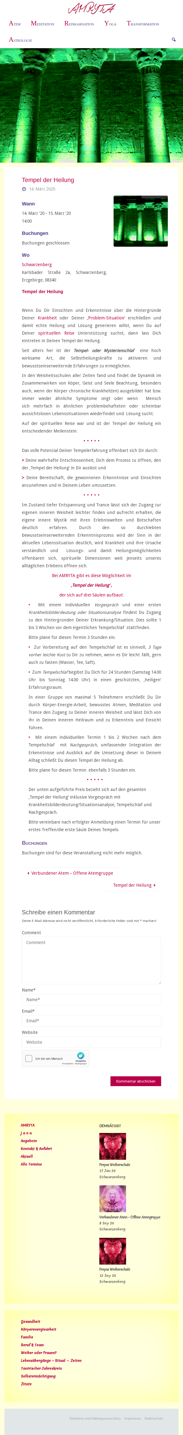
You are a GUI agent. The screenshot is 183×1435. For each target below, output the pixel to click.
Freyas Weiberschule (114, 1164)
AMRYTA (28, 1125)
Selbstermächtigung (38, 1376)
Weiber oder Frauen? (38, 1352)
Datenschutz (154, 1418)
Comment (31, 932)
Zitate (26, 1383)
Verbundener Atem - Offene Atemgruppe (129, 1217)
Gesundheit (30, 1321)
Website (30, 1032)
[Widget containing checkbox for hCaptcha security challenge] (55, 1058)
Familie (27, 1337)
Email (28, 1011)
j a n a (26, 1133)
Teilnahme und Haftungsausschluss (95, 1418)
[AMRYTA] (91, 7)
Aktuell (27, 1156)
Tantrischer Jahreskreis (41, 1368)
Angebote (29, 1140)
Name (28, 990)
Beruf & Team (32, 1344)
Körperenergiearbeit (38, 1329)
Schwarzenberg (37, 264)
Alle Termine (31, 1164)
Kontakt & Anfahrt (36, 1148)
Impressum (132, 1418)
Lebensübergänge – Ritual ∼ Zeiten (51, 1360)
